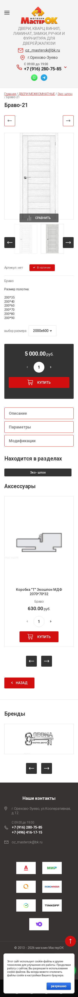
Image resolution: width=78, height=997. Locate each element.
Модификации (22, 440)
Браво (9, 281)
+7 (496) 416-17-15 (27, 832)
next (68, 242)
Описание (18, 413)
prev (9, 242)
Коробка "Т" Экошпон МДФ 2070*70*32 (39, 592)
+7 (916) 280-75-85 (42, 68)
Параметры (20, 427)
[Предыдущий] (9, 120)
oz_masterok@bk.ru (42, 50)
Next (46, 661)
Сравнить (43, 218)
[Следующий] (68, 120)
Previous (31, 661)
